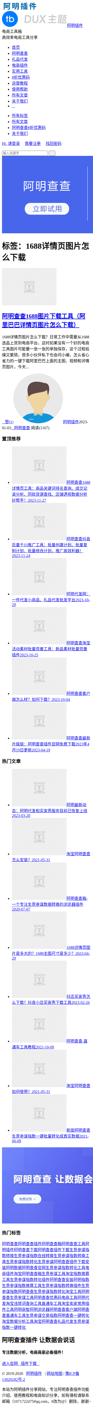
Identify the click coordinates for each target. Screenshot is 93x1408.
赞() (7, 422)
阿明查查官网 (34, 1268)
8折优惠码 (21, 77)
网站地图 (54, 1373)
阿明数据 (14, 1268)
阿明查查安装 (61, 1280)
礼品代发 (20, 59)
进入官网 (11, 1363)
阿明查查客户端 (63, 1309)
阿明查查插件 (30, 1244)
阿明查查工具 (73, 1244)
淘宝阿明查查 (46, 1321)
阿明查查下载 (26, 1250)
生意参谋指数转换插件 (61, 1286)
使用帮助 (20, 89)
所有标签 (20, 116)
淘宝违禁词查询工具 (24, 1303)
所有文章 (20, 95)
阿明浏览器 (40, 1309)
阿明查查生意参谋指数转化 (41, 1291)
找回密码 (54, 143)
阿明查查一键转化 (73, 1315)
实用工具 (20, 71)
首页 (16, 47)
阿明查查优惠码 (48, 1297)
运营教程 (20, 83)
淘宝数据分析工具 (18, 1321)
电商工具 (69, 1297)
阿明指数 (81, 1280)
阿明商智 (22, 1309)
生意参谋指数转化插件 (30, 1280)
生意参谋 (46, 1262)
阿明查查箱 (52, 1244)
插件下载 (30, 1363)
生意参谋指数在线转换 (34, 1256)
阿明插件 (71, 422)
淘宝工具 (73, 1291)
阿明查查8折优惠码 (29, 127)
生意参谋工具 (53, 1274)
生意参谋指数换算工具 (22, 1286)
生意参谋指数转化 (22, 1262)
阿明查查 (20, 53)
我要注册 (33, 143)
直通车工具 (52, 1303)
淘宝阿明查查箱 (28, 1274)
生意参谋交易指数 (42, 1315)
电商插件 (20, 65)
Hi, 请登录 (11, 143)
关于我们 (20, 101)
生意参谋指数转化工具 (65, 1268)
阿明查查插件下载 (53, 1250)
